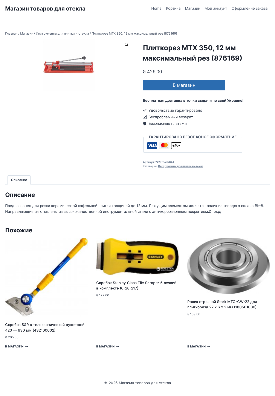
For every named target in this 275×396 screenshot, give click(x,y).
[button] (126, 45)
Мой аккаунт (216, 8)
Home (156, 8)
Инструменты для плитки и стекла (180, 166)
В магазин (184, 85)
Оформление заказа (250, 8)
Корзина (173, 8)
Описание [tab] (19, 180)
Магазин (192, 8)
